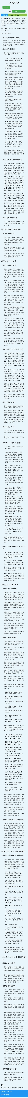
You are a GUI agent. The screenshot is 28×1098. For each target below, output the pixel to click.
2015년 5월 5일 (5, 1094)
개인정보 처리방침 (14, 15)
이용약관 (4, 15)
